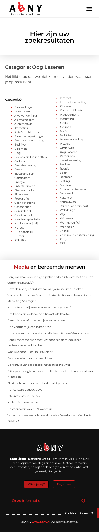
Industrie (20, 240)
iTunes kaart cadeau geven (25, 389)
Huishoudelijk (23, 231)
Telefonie (66, 177)
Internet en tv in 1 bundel (24, 396)
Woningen (67, 226)
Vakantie (66, 197)
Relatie (64, 168)
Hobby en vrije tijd (26, 223)
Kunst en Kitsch (71, 110)
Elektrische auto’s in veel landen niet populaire (39, 383)
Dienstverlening (25, 165)
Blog (17, 153)
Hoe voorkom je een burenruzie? (30, 327)
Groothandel (23, 215)
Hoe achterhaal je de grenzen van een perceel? (39, 307)
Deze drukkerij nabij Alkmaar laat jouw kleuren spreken (45, 289)
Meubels (65, 127)
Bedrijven (20, 144)
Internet (65, 98)
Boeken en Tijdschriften (30, 157)
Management (69, 114)
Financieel (21, 194)
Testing (65, 181)
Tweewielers (68, 193)
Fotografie (21, 198)
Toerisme (66, 185)
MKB (63, 131)
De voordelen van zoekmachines (29, 358)
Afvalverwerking (25, 115)
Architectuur (23, 124)
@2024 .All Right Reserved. (49, 521)
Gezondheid (22, 211)
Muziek (65, 143)
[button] (89, 9)
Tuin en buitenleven (73, 189)
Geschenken (22, 207)
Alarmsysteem (24, 119)
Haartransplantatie (27, 219)
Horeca (19, 227)
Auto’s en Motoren (27, 132)
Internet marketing (73, 102)
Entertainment (24, 186)
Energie (19, 182)
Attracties (21, 128)
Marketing (67, 118)
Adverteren (22, 111)
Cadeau (19, 161)
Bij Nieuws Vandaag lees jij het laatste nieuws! (38, 364)
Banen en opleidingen (29, 136)
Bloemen (20, 148)
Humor (19, 236)
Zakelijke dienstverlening (77, 235)
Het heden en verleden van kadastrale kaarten (39, 314)
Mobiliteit (66, 135)
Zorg (63, 239)
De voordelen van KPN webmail (29, 409)
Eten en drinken (25, 190)
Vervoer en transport (74, 206)
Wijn (63, 214)
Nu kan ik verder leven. (23, 402)
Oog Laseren (68, 152)
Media (64, 123)
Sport (63, 172)
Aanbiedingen (24, 107)
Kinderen (66, 106)
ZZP (63, 243)
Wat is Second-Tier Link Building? (30, 351)
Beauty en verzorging (29, 140)
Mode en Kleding (71, 139)
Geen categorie (24, 202)
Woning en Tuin (71, 222)
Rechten (66, 164)
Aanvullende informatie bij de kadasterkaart (37, 320)
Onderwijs (67, 147)
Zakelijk (65, 231)
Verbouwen (68, 201)
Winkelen (66, 218)
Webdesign (67, 210)
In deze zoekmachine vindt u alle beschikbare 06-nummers (48, 333)
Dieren (18, 169)
